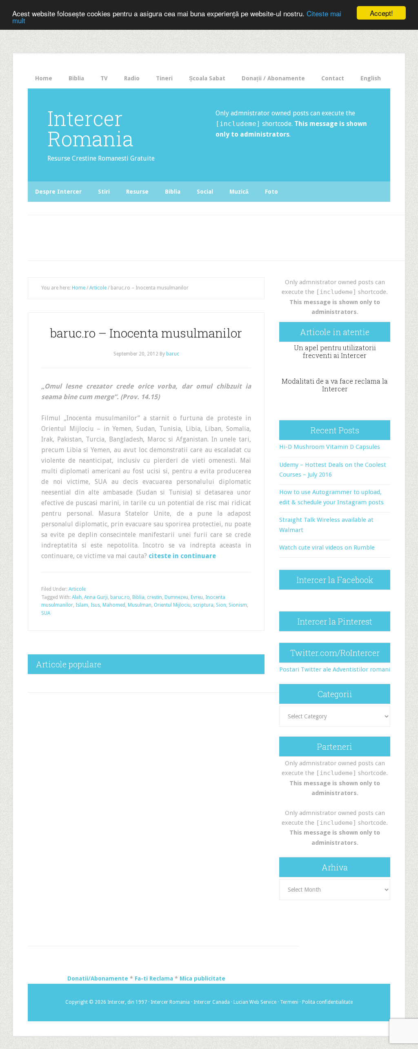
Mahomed (113, 605)
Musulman (139, 605)
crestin (154, 597)
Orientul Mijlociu (172, 605)
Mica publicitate (202, 978)
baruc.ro (120, 597)
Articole (77, 589)
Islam (82, 605)
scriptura (203, 605)
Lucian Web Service (254, 1002)
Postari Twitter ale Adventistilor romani (334, 669)
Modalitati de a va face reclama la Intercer (335, 385)
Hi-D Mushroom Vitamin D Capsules (329, 447)
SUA (45, 613)
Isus (95, 605)
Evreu (197, 597)
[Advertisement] (178, 235)
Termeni (289, 1002)
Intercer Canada (211, 1002)
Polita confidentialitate (327, 1002)
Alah (77, 597)
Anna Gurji (96, 597)
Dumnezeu (176, 597)
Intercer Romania (90, 128)
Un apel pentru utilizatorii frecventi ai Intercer (335, 351)
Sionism (238, 605)
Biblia (138, 597)
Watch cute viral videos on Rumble (327, 547)
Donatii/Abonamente (97, 978)
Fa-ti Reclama (154, 978)
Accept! (381, 13)
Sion (221, 605)
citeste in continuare (182, 556)
